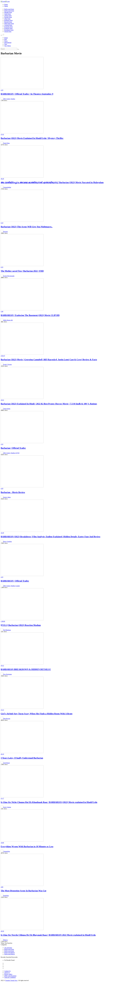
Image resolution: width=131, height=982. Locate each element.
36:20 (2, 178)
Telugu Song (7, 15)
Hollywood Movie (9, 954)
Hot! (5, 39)
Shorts (6, 6)
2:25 (2, 90)
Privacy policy (8, 974)
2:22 (2, 444)
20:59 (2, 931)
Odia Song (7, 18)
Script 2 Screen (7, 364)
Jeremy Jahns (7, 497)
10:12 (2, 665)
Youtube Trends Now (11, 980)
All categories (8, 947)
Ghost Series (6, 408)
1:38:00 (3, 621)
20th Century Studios (9, 99)
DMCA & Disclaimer (10, 976)
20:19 (2, 754)
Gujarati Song (8, 25)
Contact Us (7, 971)
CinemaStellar (7, 187)
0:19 (2, 223)
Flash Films (6, 143)
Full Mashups (7, 630)
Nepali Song (7, 31)
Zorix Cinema (7, 807)
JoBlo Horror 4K (8, 320)
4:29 (2, 488)
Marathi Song (8, 12)
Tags (5, 44)
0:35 (2, 267)
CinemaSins (6, 851)
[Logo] (5, 1)
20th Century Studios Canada (11, 586)
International (7, 42)
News (6, 41)
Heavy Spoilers (7, 541)
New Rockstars (7, 674)
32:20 (2, 533)
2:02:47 (3, 356)
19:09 (2, 842)
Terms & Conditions (10, 977)
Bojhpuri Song (8, 20)
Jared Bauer (6, 763)
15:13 (2, 710)
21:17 (2, 798)
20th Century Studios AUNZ (11, 453)
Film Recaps (6, 718)
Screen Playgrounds (8, 276)
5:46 (2, 311)
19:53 (2, 400)
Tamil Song (7, 14)
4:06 (2, 887)
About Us (7, 972)
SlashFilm (6, 895)
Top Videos (7, 46)
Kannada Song (8, 26)
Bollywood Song (9, 9)
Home (6, 4)
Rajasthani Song (8, 30)
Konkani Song (8, 28)
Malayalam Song (9, 23)
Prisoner (5, 231)
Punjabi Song (8, 17)
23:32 (2, 134)
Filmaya (5, 940)
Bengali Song (8, 22)
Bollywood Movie (9, 952)
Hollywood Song (9, 10)
